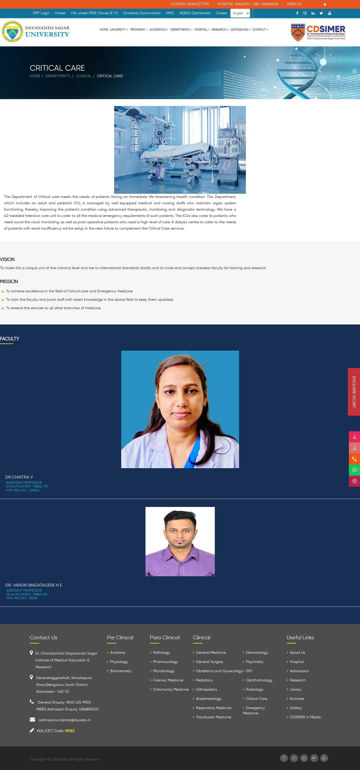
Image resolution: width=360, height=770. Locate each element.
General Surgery (209, 662)
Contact (259, 29)
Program (137, 29)
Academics (157, 29)
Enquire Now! (354, 392)
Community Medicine (170, 689)
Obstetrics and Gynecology (218, 671)
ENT (249, 671)
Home (104, 29)
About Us (297, 652)
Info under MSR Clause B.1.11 (94, 13)
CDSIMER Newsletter (179, 4)
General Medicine (210, 652)
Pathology (161, 652)
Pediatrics (203, 680)
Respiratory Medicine (213, 708)
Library (295, 689)
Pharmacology (165, 662)
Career (221, 13)
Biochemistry (120, 671)
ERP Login (41, 13)
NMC (170, 13)
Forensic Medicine (167, 680)
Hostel (60, 13)
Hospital (200, 29)
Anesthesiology (208, 698)
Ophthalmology (259, 680)
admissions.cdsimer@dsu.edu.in (65, 720)
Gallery (295, 708)
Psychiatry (254, 662)
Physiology (118, 662)
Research (219, 29)
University (118, 29)
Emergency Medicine (254, 710)
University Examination (142, 13)
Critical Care (256, 698)
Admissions (239, 29)
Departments (180, 29)
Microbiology (163, 671)
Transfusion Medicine (213, 717)
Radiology (254, 689)
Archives (296, 698)
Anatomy (117, 652)
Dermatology (256, 652)
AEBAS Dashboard (195, 13)
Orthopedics (206, 689)
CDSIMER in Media (305, 717)
